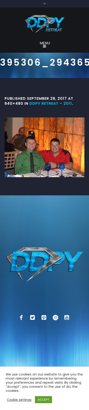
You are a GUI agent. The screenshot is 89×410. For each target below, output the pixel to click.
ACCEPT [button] (43, 400)
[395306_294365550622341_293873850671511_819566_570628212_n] (44, 147)
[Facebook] (21, 317)
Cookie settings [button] (19, 400)
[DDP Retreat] (44, 24)
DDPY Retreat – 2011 (50, 103)
